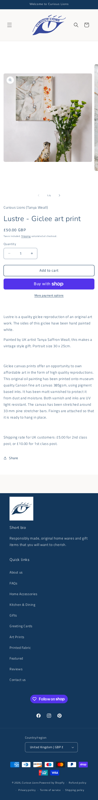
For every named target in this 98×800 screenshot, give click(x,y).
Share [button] (13, 457)
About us (16, 572)
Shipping (26, 236)
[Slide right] (59, 195)
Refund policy (77, 783)
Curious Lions (30, 783)
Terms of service (50, 790)
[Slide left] (38, 195)
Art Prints (17, 636)
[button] (9, 25)
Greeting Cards (21, 625)
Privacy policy (27, 790)
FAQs (13, 583)
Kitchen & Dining (22, 604)
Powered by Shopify (51, 783)
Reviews (16, 668)
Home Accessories (24, 593)
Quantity (10, 244)
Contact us (18, 679)
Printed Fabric (20, 647)
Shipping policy (74, 790)
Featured (16, 658)
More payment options (49, 295)
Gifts (13, 615)
